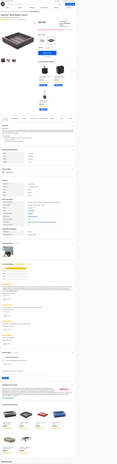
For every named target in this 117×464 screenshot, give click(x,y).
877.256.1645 (72, 1)
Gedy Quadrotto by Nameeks (12, 17)
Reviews (52, 118)
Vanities (19, 7)
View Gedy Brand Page (8, 398)
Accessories (44, 7)
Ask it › (5, 378)
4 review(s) (12, 19)
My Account (57, 1)
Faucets (68, 7)
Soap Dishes (31, 210)
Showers (31, 7)
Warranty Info (9, 172)
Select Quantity (52, 48)
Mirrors (56, 7)
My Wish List (65, 1)
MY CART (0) (70, 4)
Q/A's (61, 118)
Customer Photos (43, 118)
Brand (70, 118)
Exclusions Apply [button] (68, 30)
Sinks (7, 7)
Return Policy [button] (65, 26)
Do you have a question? (7, 122)
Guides (24, 118)
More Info (33, 118)
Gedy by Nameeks (32, 216)
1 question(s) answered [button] (21, 19)
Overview (5, 118)
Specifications (15, 118)
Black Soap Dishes (51, 222)
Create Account (9, 1)
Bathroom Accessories (33, 222)
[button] (42, 40)
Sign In (2, 1)
